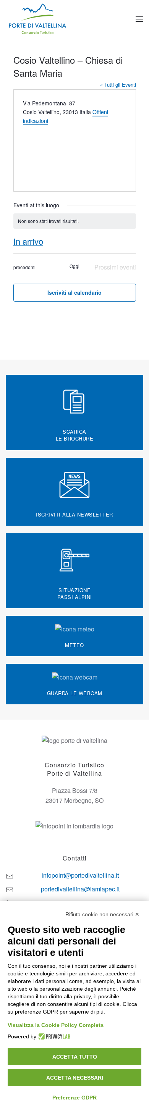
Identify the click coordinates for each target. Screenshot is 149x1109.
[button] (139, 19)
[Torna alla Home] (38, 19)
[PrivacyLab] (53, 1036)
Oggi (74, 266)
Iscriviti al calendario (74, 292)
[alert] (74, 221)
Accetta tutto (74, 1057)
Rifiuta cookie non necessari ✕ (102, 914)
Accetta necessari (74, 1078)
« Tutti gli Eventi (118, 84)
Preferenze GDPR (74, 1097)
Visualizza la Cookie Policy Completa (56, 1025)
